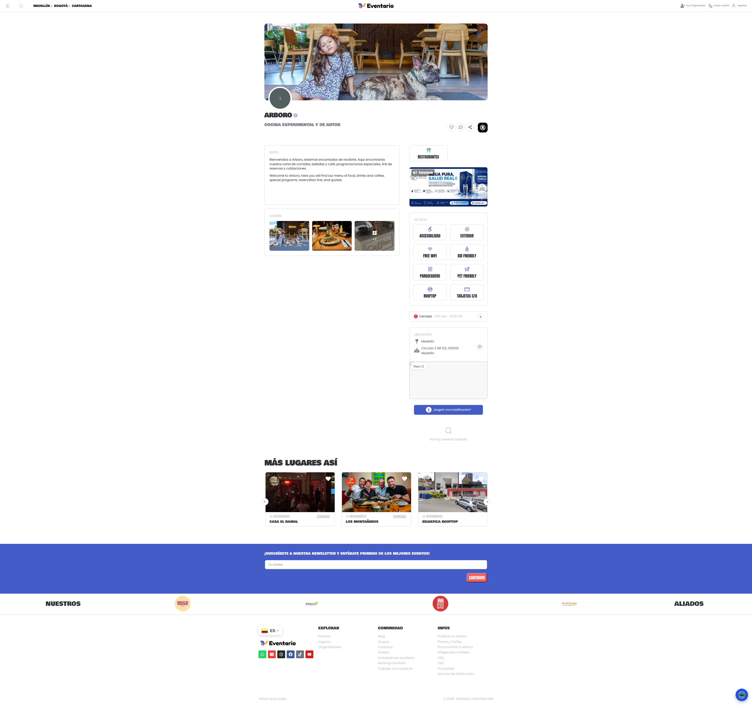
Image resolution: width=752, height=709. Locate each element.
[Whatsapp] (262, 654)
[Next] (487, 501)
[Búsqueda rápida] (24, 6)
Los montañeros (362, 521)
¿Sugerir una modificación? (452, 410)
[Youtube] (309, 654)
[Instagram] (281, 654)
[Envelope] (272, 654)
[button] (452, 127)
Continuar (477, 578)
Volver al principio (272, 699)
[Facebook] (291, 654)
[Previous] (264, 501)
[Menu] (9, 6)
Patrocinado (426, 172)
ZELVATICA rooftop (440, 521)
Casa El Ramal (283, 521)
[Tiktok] (300, 654)
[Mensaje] (461, 127)
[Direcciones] (480, 346)
